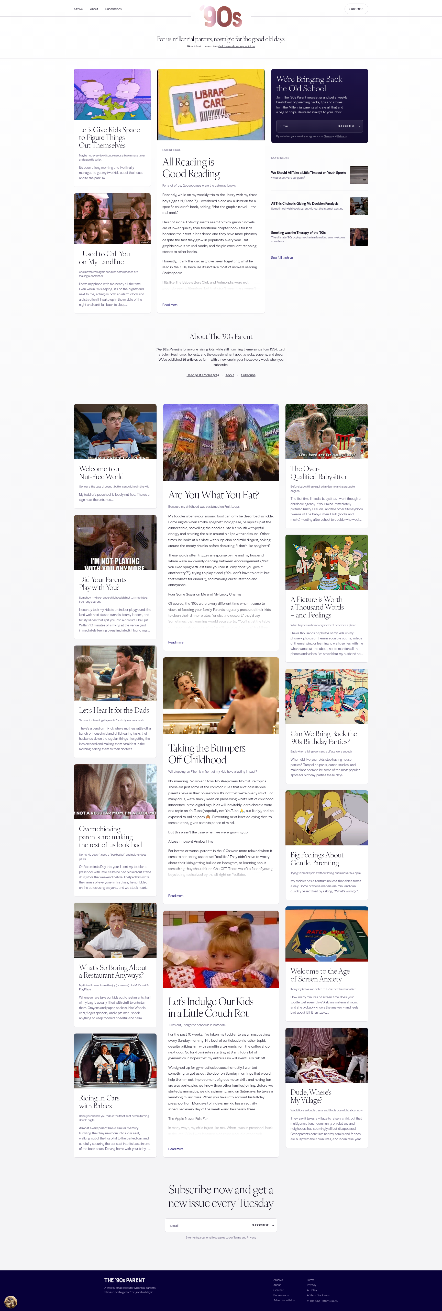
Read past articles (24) (203, 374)
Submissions (113, 9)
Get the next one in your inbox (236, 46)
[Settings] (10, 1302)
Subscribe (356, 8)
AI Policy (312, 1290)
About (94, 9)
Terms (328, 136)
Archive (78, 9)
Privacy (341, 136)
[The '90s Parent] (221, 16)
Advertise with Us (284, 1300)
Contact (278, 1290)
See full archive (282, 257)
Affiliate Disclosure (318, 1295)
